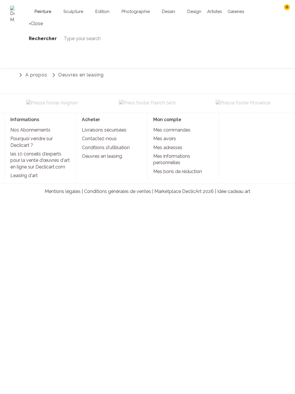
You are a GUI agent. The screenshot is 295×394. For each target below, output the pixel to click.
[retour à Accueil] (12, 74)
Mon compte (167, 119)
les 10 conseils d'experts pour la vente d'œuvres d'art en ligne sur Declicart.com (40, 160)
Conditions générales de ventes (117, 191)
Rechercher (255, 9)
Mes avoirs (164, 138)
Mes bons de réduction (177, 171)
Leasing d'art (24, 175)
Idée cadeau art (233, 191)
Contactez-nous (99, 138)
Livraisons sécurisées (104, 130)
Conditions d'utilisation (106, 147)
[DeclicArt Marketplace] (12, 14)
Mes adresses (167, 147)
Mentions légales (63, 191)
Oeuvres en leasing (102, 156)
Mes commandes (171, 130)
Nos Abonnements (30, 130)
